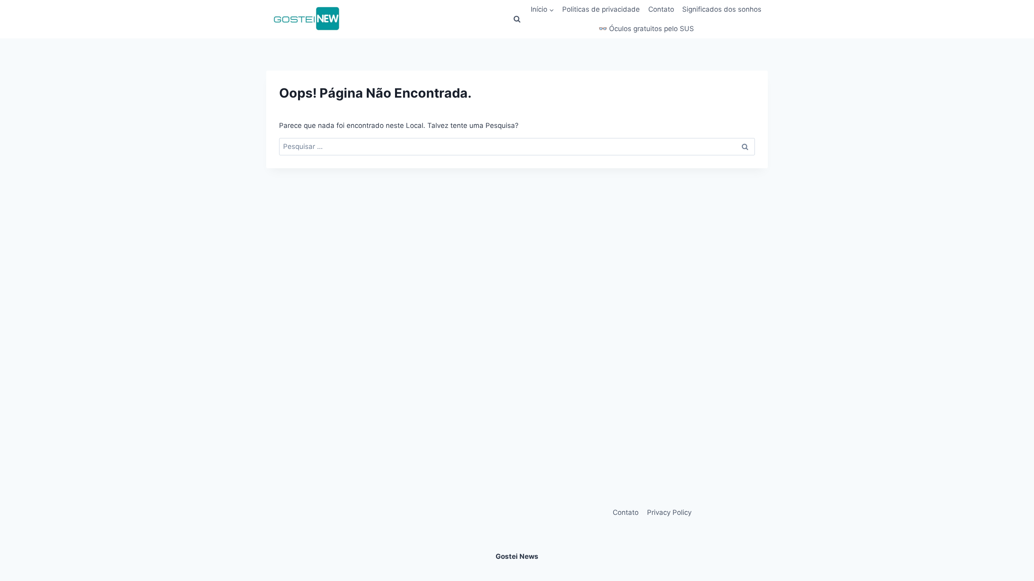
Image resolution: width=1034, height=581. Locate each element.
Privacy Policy (669, 512)
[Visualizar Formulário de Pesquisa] (517, 19)
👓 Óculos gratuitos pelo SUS (646, 29)
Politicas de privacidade (601, 9)
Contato (661, 9)
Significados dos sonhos (721, 9)
